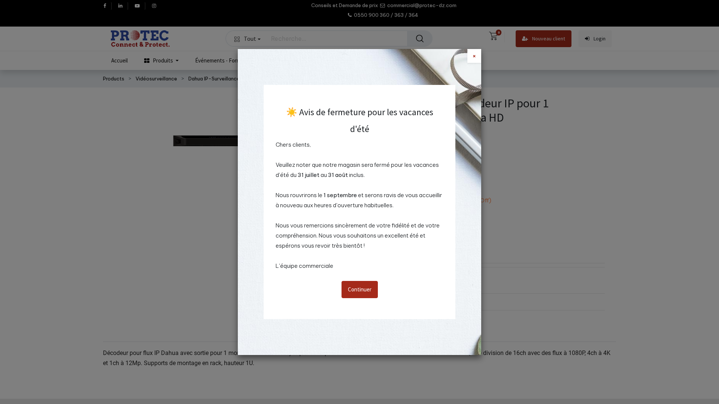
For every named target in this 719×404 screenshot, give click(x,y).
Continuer (359, 289)
